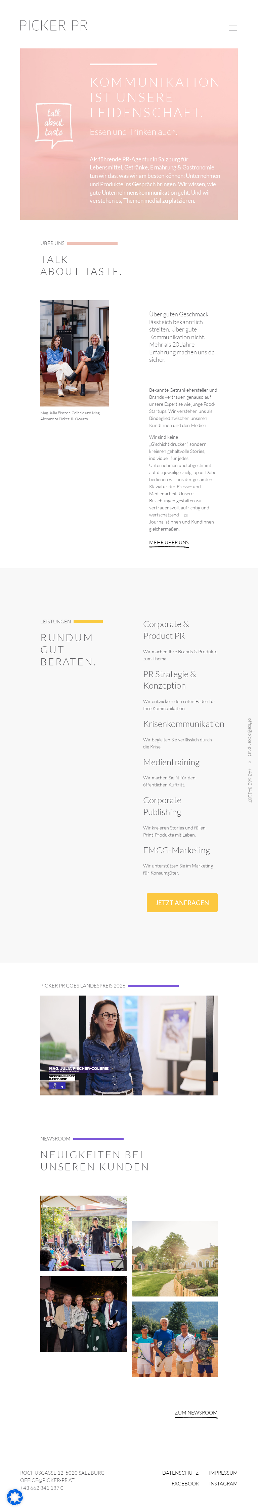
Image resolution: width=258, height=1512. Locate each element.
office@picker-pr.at (250, 737)
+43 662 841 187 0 (41, 1488)
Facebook (185, 1483)
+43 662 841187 (250, 785)
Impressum (223, 1473)
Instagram (223, 1483)
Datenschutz (180, 1473)
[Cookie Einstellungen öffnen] (15, 1503)
